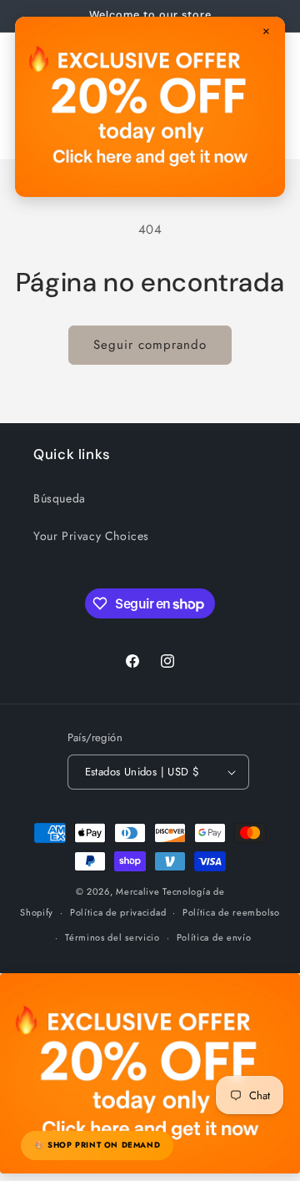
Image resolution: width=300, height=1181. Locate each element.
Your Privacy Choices (91, 535)
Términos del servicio (112, 937)
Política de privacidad (118, 912)
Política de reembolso (231, 912)
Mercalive (137, 891)
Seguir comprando (150, 345)
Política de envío (214, 937)
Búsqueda (59, 498)
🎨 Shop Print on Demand (97, 1145)
